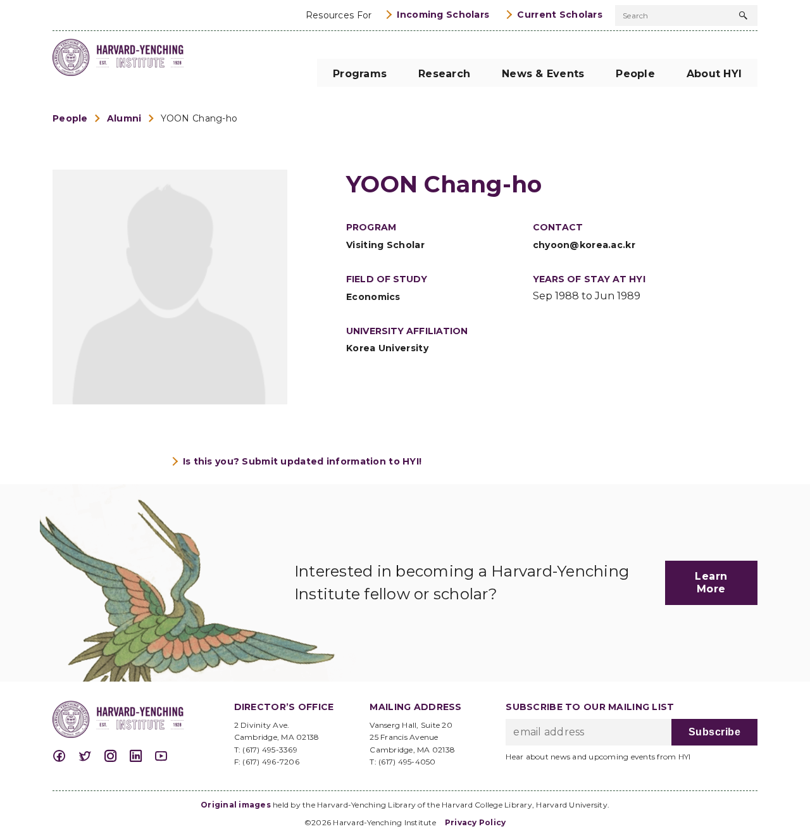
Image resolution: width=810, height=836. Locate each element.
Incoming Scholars (443, 14)
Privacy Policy (475, 822)
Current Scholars (559, 14)
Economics (373, 297)
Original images (236, 804)
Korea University (387, 348)
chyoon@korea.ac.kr (584, 245)
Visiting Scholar (385, 245)
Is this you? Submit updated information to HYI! (302, 461)
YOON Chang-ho (199, 118)
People (70, 118)
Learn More (711, 582)
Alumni (124, 118)
